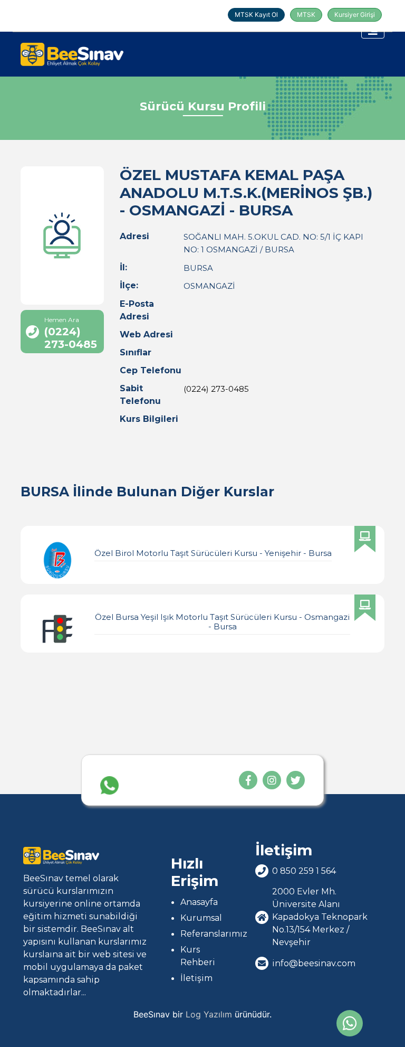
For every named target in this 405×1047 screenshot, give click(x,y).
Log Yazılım (209, 1014)
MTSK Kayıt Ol (256, 14)
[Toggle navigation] (372, 31)
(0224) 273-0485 (216, 389)
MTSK (306, 14)
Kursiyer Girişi (354, 14)
